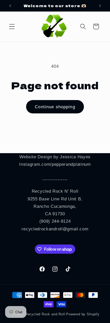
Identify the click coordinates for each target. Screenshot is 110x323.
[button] (11, 26)
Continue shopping (55, 106)
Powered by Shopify (83, 314)
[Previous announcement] (10, 5)
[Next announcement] (100, 5)
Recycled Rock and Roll (45, 314)
